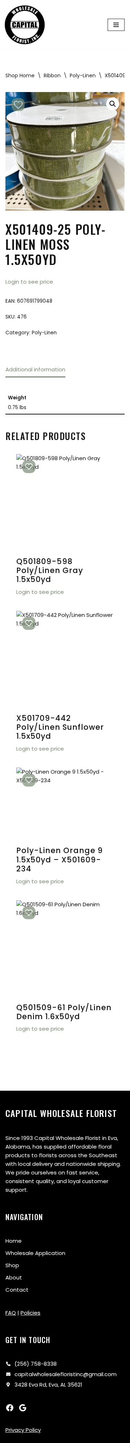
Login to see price (29, 281)
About (13, 1277)
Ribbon (52, 75)
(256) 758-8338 (35, 1364)
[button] (112, 103)
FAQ (10, 1312)
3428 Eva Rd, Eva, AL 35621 (48, 1384)
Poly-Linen (83, 75)
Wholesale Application (35, 1253)
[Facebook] (9, 1407)
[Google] (22, 1407)
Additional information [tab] (35, 369)
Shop (12, 1265)
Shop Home (20, 75)
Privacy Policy (23, 1430)
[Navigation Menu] (116, 25)
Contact (17, 1289)
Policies (30, 1312)
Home (13, 1241)
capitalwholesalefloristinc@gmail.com (65, 1374)
